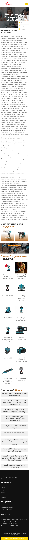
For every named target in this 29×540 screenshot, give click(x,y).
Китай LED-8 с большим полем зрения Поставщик (14, 450)
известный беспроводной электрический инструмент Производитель (14, 419)
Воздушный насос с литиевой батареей (14, 427)
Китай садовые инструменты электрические (14, 466)
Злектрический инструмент (7, 507)
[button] (26, 4)
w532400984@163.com (14, 525)
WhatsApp (23, 29)
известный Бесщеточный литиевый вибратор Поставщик (14, 411)
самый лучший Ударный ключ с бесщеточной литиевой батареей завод (14, 442)
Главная (3, 487)
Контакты (3, 497)
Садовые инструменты (6, 509)
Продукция (3, 490)
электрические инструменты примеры (14, 434)
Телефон (23, 26)
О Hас (2, 494)
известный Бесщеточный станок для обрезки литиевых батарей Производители (14, 403)
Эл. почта (23, 22)
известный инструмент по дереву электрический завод (14, 394)
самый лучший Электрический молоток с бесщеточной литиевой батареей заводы (14, 458)
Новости (3, 492)
